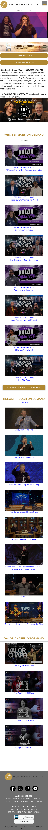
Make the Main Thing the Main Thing (24, 485)
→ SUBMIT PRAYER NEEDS (24, 62)
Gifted (23, 597)
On (30, 10)
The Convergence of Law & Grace (24, 512)
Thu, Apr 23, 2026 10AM (24, 720)
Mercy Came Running (24, 430)
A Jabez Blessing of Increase (24, 539)
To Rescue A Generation (24, 457)
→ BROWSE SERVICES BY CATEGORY (24, 387)
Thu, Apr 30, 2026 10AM (24, 693)
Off (25, 10)
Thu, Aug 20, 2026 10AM (24, 666)
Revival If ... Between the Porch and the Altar (24, 624)
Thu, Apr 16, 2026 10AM (24, 748)
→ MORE (24, 403)
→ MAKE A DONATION (24, 55)
